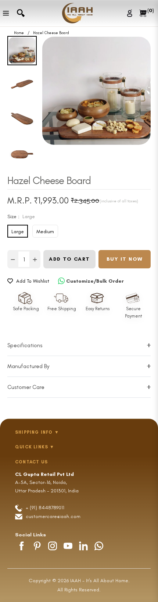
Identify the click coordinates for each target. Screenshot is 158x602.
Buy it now (125, 259)
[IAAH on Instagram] (52, 546)
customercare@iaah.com (53, 516)
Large (17, 231)
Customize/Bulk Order (95, 281)
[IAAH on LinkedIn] (83, 546)
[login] (130, 13)
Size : (21, 216)
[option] (96, 91)
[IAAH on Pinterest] (37, 546)
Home (19, 33)
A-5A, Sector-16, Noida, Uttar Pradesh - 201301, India (47, 482)
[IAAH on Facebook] (21, 546)
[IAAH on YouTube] (68, 546)
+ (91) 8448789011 (44, 507)
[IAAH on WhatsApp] (98, 546)
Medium (45, 231)
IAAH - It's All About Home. (100, 580)
